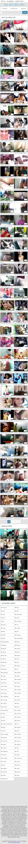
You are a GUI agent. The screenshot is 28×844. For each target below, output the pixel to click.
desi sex (3, 1)
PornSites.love (14, 8)
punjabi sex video (19, 1)
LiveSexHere (4, 8)
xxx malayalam (10, 1)
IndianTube (23, 8)
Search (24, 12)
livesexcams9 (16, 842)
